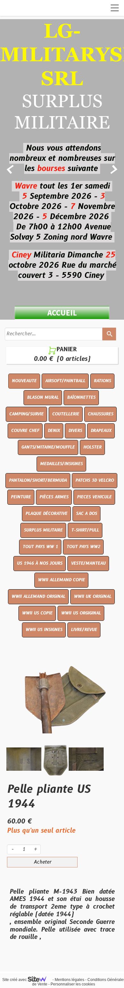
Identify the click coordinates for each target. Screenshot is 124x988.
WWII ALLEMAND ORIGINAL (38, 596)
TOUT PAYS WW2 (83, 547)
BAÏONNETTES (81, 397)
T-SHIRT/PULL (85, 530)
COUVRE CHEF (25, 431)
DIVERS (75, 431)
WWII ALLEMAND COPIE (61, 580)
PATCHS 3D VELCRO (94, 480)
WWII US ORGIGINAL (81, 613)
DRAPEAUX (101, 431)
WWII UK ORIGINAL (92, 596)
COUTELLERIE (65, 414)
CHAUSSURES (100, 414)
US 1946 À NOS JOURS (39, 563)
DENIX (54, 431)
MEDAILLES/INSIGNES (61, 464)
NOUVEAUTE (24, 381)
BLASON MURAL (43, 397)
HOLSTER (92, 447)
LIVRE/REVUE (84, 630)
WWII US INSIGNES (43, 630)
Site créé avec (15, 979)
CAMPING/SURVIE (26, 414)
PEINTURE (21, 497)
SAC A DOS (86, 513)
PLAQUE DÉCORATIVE (46, 513)
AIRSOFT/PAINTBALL (65, 381)
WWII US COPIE (37, 613)
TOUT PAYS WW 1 (40, 547)
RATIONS (102, 381)
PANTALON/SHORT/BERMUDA (38, 480)
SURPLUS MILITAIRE (43, 530)
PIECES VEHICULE (94, 497)
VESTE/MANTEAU (88, 563)
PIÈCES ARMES (53, 497)
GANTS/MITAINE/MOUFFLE (48, 447)
